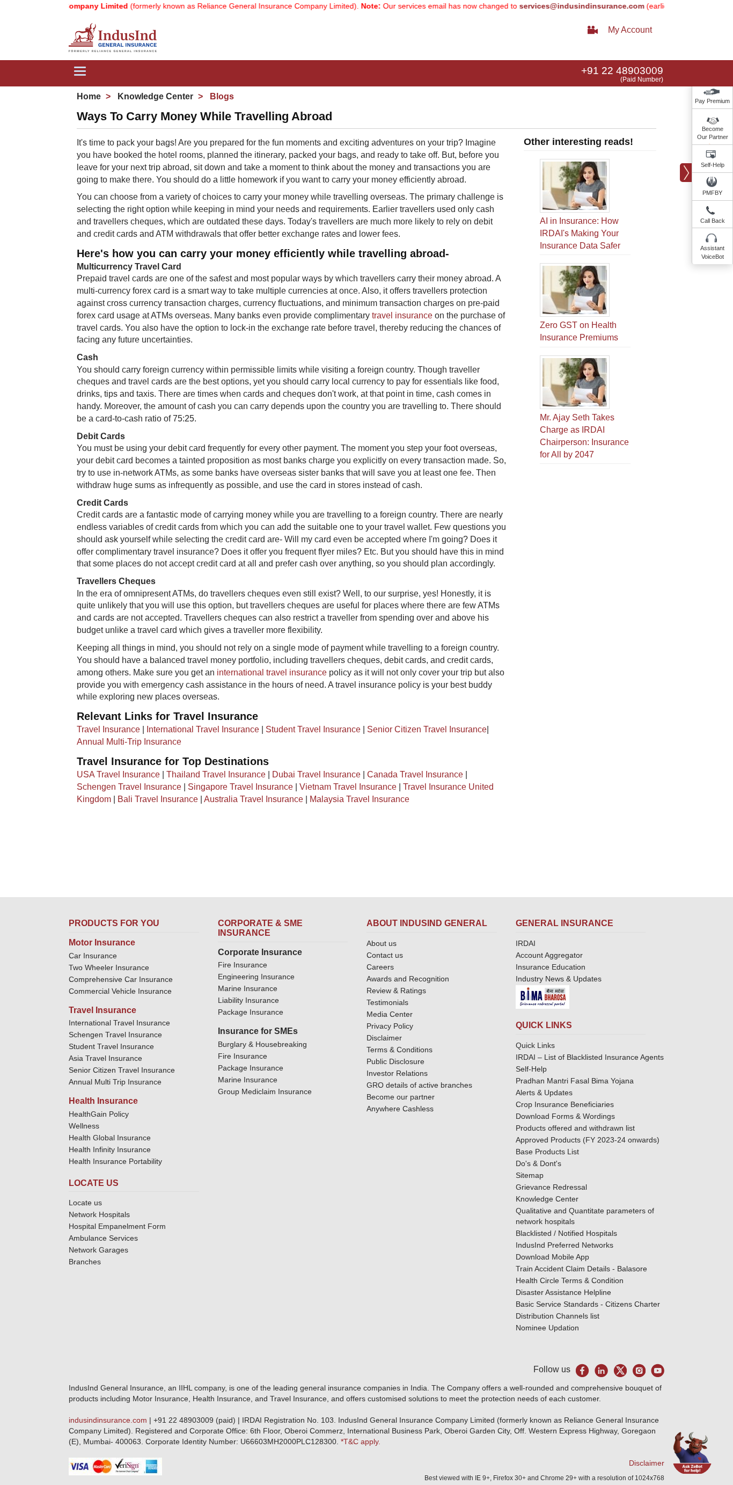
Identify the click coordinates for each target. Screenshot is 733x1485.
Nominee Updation (547, 1327)
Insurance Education (550, 967)
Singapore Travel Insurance (240, 786)
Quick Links (535, 1045)
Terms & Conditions (399, 1049)
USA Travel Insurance (118, 774)
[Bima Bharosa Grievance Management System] (542, 996)
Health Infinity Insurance (111, 1149)
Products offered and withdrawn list (575, 1128)
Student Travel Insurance (313, 729)
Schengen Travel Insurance (129, 786)
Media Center (389, 1014)
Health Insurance (103, 1100)
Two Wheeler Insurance (109, 967)
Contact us (384, 955)
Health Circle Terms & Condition (570, 1280)
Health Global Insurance (111, 1137)
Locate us (85, 1202)
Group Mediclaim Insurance (265, 1091)
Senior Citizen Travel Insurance (427, 729)
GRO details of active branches (419, 1085)
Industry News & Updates (559, 978)
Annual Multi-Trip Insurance (129, 741)
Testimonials (387, 1002)
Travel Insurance (108, 729)
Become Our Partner (712, 133)
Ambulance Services (103, 1238)
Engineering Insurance (256, 976)
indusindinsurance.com (109, 1420)
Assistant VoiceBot (712, 252)
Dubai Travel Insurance (316, 774)
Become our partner (400, 1097)
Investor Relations (397, 1073)
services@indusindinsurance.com (558, 6)
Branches (85, 1261)
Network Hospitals (99, 1214)
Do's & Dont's (538, 1163)
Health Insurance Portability (115, 1161)
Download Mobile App (552, 1257)
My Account (630, 29)
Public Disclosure (395, 1061)
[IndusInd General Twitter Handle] (620, 1370)
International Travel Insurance (202, 729)
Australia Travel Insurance (253, 799)
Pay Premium (712, 101)
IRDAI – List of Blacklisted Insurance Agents (590, 1057)
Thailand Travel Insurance (216, 774)
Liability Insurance (248, 1000)
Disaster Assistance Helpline (563, 1292)
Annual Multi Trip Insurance (115, 1082)
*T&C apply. (360, 1441)
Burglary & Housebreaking (262, 1044)
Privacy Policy (389, 1026)
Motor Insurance (102, 942)
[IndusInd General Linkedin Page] (601, 1370)
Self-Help (712, 165)
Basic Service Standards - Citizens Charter (588, 1304)
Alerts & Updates (544, 1092)
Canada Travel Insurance (415, 774)
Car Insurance (93, 955)
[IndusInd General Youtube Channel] (657, 1370)
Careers (380, 967)
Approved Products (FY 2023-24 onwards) (587, 1139)
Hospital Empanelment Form (117, 1226)
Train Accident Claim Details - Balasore (581, 1268)
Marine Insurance (247, 988)
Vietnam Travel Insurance (348, 786)
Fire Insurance (242, 964)
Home (89, 96)
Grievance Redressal (551, 1187)
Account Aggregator (549, 955)
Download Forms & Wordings (565, 1116)
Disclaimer (384, 1037)
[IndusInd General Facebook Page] (582, 1370)
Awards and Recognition (407, 978)
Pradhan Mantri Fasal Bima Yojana (575, 1080)
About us (381, 943)
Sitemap (530, 1175)
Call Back (712, 220)
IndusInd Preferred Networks (564, 1245)
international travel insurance (272, 672)
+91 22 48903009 (622, 70)
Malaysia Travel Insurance (359, 799)
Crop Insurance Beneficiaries (565, 1104)
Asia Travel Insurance (105, 1058)
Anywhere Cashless (400, 1108)
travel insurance (402, 315)
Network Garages (98, 1250)
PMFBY (712, 193)
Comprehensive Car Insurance (121, 979)
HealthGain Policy (99, 1114)
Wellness (84, 1126)
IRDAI (526, 943)
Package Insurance (250, 1012)
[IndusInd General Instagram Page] (639, 1370)
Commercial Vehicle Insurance (120, 991)
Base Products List (547, 1151)
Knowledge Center (154, 96)
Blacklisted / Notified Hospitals (566, 1233)
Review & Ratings (396, 990)
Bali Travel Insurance (158, 799)
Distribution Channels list (557, 1316)
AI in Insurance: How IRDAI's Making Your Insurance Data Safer (580, 233)
